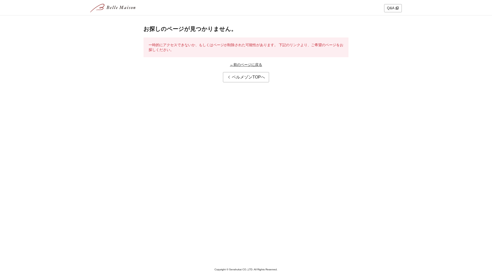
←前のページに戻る (246, 65)
